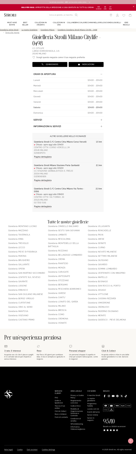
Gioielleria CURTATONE (19, 303)
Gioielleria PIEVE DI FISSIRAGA (22, 252)
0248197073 (39, 153)
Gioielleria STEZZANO (58, 280)
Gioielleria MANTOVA (18, 311)
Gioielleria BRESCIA (57, 310)
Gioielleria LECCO (16, 247)
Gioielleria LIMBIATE (57, 235)
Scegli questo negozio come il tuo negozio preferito (60, 57)
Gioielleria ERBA (15, 239)
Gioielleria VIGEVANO (18, 315)
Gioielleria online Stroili (9, 30)
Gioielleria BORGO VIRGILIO (21, 298)
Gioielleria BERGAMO (58, 285)
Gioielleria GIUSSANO (98, 260)
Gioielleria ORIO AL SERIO (20, 307)
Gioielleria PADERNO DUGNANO (103, 311)
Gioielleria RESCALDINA (59, 239)
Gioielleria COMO (56, 314)
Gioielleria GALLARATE (18, 264)
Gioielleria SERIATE (97, 243)
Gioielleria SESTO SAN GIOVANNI (64, 230)
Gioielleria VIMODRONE (99, 303)
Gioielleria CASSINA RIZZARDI (102, 298)
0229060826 (40, 176)
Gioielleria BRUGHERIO (19, 260)
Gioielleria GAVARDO (97, 264)
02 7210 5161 (40, 203)
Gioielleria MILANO (57, 306)
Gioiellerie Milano (48, 30)
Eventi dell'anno (93, 412)
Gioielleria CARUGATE (58, 272)
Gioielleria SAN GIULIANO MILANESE (25, 294)
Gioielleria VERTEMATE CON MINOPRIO (107, 273)
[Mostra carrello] (130, 15)
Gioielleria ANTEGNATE (59, 276)
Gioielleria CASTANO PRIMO (21, 320)
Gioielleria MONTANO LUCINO (22, 226)
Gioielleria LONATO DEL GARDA (63, 302)
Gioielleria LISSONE (17, 286)
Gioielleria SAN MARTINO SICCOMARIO (26, 273)
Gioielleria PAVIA (95, 235)
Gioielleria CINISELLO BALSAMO (63, 226)
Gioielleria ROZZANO (58, 251)
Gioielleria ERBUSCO (18, 290)
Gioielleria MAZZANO (18, 230)
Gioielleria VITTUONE (98, 294)
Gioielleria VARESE (57, 293)
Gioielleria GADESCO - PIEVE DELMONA (107, 320)
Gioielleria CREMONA (58, 319)
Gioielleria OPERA (16, 269)
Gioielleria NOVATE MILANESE (102, 252)
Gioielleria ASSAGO (97, 290)
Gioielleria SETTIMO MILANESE (102, 256)
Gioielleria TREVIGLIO (18, 243)
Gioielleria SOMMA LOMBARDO (102, 269)
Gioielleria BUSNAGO (98, 281)
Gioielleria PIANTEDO (58, 263)
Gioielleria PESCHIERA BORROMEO (64, 289)
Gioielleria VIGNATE (57, 323)
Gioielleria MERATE (97, 315)
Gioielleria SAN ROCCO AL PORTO (104, 286)
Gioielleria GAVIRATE (18, 281)
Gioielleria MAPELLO (97, 277)
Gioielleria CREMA (56, 259)
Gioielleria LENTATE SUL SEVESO (24, 277)
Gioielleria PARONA (17, 256)
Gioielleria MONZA (56, 268)
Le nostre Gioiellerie (30, 30)
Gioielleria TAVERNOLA (19, 235)
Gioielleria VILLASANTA (99, 226)
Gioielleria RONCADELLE (99, 230)
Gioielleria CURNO (96, 247)
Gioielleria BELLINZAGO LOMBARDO (65, 255)
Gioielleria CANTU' (57, 297)
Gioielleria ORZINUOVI (98, 307)
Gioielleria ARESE (96, 239)
